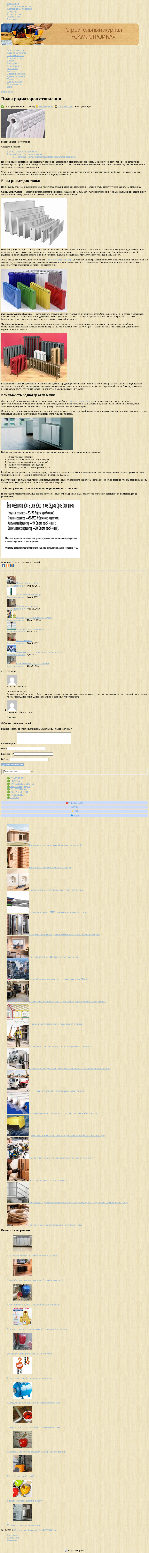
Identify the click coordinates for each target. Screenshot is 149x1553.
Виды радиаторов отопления (22, 151)
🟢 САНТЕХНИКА (17, 789)
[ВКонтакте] (3, 565)
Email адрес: (7, 754)
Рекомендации (46, 106)
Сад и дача (12, 11)
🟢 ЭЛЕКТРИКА (15, 795)
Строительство (14, 58)
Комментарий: (9, 743)
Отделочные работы (17, 50)
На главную (13, 3)
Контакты (12, 1540)
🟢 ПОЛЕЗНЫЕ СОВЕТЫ (20, 784)
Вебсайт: (5, 759)
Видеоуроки (13, 19)
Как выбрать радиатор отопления (24, 154)
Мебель (10, 79)
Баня (9, 87)
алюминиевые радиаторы (60, 259)
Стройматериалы (15, 55)
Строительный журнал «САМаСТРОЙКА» (35, 1530)
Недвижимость (14, 84)
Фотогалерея (13, 16)
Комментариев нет (16, 586)
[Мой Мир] (12, 565)
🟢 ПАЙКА (13, 797)
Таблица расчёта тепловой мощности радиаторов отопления (44, 157)
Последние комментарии (19, 9)
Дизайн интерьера (16, 76)
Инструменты (14, 14)
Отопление (12, 68)
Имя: (4, 748)
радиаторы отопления (79, 401)
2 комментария (65, 106)
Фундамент (12, 71)
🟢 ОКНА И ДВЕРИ (17, 792)
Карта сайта (13, 1537)
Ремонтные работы (16, 53)
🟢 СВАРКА (13, 781)
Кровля (10, 60)
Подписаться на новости (19, 6)
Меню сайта (7, 91)
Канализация (13, 66)
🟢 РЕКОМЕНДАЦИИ (18, 786)
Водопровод (13, 63)
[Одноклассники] (7, 565)
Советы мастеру (15, 81)
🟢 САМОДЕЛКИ (16, 778)
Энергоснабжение (16, 74)
